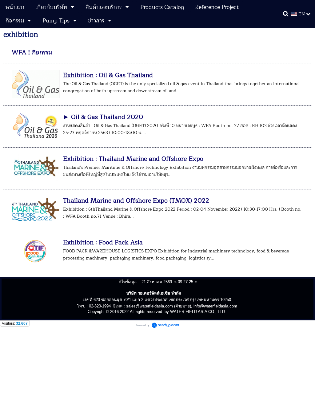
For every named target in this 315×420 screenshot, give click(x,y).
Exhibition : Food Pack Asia (103, 242)
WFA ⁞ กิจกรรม (32, 52)
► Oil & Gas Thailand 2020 (103, 117)
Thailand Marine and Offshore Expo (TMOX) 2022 (136, 201)
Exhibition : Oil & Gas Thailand (108, 75)
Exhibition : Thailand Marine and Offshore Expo (133, 159)
